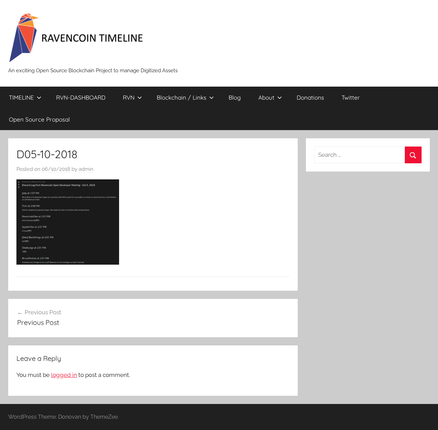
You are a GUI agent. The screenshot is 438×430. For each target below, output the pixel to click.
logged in (64, 374)
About (266, 97)
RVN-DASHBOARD (80, 97)
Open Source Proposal (39, 119)
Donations (310, 97)
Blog (235, 97)
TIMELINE (21, 97)
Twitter (351, 97)
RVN (128, 97)
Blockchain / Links (181, 97)
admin (86, 169)
